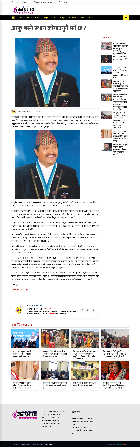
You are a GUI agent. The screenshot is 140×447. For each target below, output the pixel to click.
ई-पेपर (98, 18)
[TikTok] (88, 310)
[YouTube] (93, 310)
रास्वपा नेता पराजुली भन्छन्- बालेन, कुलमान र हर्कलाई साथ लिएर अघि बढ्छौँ (120, 149)
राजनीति (29, 18)
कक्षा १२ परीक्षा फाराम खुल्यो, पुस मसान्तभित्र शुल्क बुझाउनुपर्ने (84, 384)
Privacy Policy (48, 444)
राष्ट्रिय (46, 18)
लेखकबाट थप (47, 309)
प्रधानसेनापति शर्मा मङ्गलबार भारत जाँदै (120, 58)
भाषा (82, 18)
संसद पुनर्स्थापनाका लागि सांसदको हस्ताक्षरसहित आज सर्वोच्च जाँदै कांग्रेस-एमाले (120, 136)
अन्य (90, 18)
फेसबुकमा (52, 313)
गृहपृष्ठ (20, 18)
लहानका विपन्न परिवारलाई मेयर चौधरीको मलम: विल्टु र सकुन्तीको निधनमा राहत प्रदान (120, 86)
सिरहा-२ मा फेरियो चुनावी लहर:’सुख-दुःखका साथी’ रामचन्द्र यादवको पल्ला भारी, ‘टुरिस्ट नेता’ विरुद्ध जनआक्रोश (120, 120)
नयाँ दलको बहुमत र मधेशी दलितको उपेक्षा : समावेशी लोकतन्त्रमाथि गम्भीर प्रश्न (22, 354)
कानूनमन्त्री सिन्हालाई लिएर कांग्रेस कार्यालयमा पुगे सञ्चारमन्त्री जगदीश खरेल (55, 385)
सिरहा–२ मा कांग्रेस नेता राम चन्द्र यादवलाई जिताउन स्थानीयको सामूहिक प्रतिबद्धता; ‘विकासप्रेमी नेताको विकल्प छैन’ (120, 102)
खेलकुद (62, 18)
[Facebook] (82, 310)
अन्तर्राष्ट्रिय (72, 18)
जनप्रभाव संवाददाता (22, 111)
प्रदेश (37, 18)
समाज (53, 18)
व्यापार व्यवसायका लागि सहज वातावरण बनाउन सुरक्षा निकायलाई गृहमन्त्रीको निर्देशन (120, 48)
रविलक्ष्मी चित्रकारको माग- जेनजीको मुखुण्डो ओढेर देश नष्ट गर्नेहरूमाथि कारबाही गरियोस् (113, 385)
